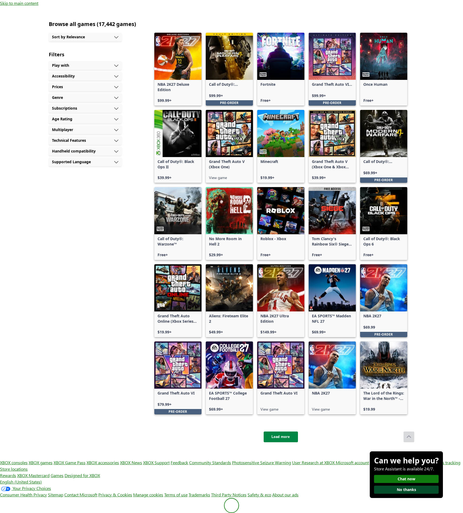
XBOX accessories (103, 462)
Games (57, 475)
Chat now (406, 478)
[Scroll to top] (409, 437)
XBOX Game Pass (69, 462)
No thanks (406, 489)
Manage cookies (148, 494)
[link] (177, 69)
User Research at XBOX (314, 462)
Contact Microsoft (80, 494)
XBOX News (131, 462)
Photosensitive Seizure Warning (261, 462)
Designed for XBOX (82, 475)
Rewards (8, 475)
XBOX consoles (14, 462)
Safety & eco (259, 494)
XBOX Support (156, 462)
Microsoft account (352, 462)
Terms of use (176, 494)
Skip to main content (19, 3)
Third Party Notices (229, 494)
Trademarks (199, 494)
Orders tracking (445, 462)
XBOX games (41, 462)
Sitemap (55, 494)
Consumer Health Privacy (23, 494)
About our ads (285, 494)
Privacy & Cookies (115, 494)
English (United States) (21, 482)
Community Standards (210, 462)
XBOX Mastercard (33, 475)
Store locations (14, 469)
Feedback (179, 462)
